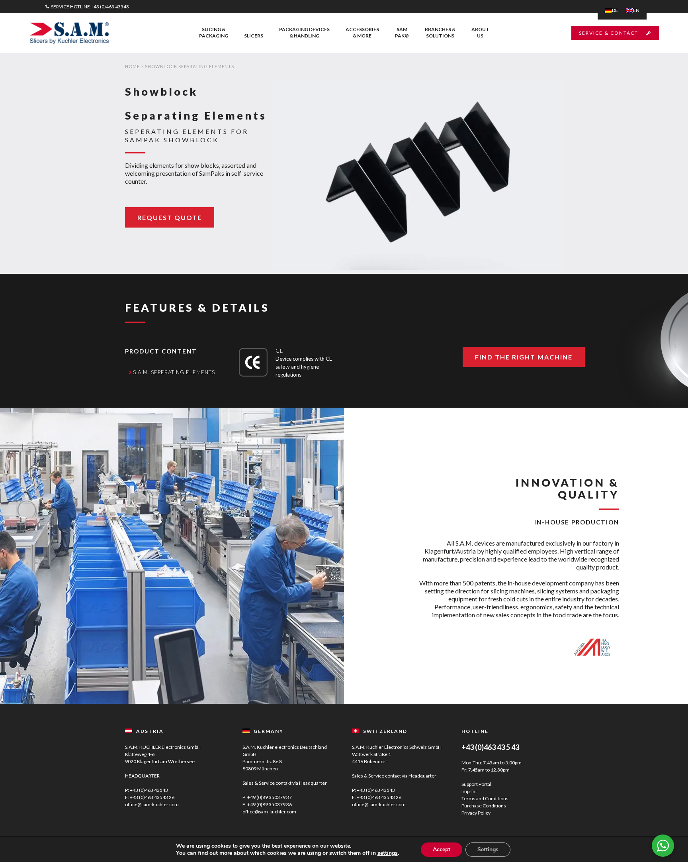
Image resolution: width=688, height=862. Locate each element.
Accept (441, 849)
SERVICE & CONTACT (608, 33)
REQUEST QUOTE (169, 217)
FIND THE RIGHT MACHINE (524, 357)
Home (132, 66)
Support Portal (476, 784)
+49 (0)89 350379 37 (269, 797)
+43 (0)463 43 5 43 (490, 747)
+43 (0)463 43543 (110, 7)
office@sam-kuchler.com (152, 804)
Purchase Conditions (483, 806)
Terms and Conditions (484, 798)
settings (387, 853)
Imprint (469, 791)
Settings (487, 849)
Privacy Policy (476, 813)
